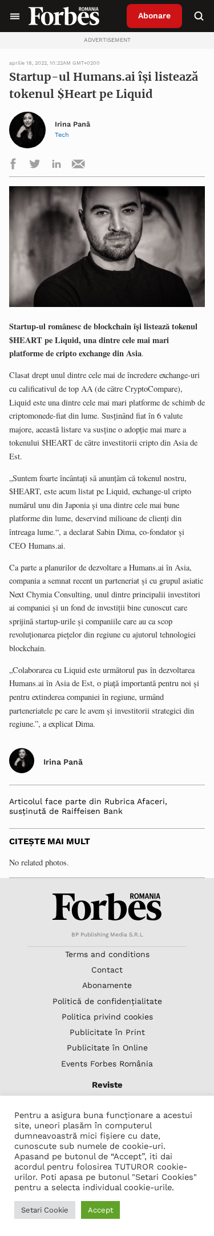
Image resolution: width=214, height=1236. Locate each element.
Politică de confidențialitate (107, 1001)
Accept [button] (100, 1210)
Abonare (154, 15)
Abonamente (107, 985)
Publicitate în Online (107, 1047)
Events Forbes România (107, 1063)
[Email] (78, 165)
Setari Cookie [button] (44, 1210)
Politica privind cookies (107, 1016)
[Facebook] (13, 165)
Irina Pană (72, 124)
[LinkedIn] (56, 165)
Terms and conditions (107, 954)
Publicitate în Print (107, 1032)
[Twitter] (35, 165)
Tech (62, 135)
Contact (107, 969)
